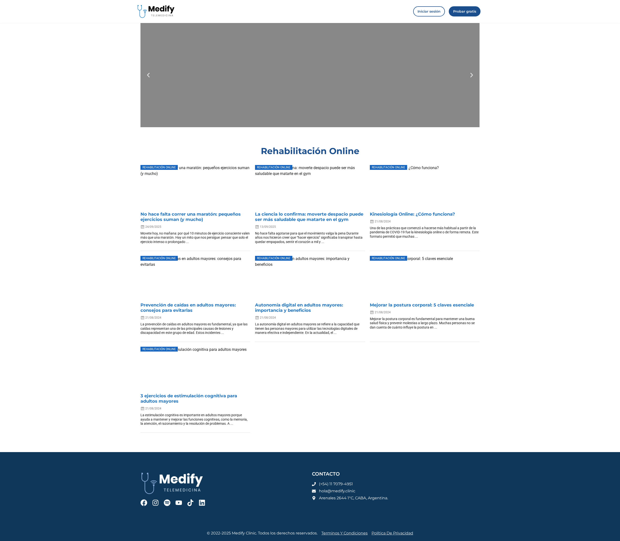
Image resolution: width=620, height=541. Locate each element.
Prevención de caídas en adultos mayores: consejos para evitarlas (188, 307)
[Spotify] (167, 502)
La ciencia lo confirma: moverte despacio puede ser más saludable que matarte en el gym (309, 217)
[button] (148, 75)
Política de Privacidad (392, 533)
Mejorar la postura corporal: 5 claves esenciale (422, 304)
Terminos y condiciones (344, 533)
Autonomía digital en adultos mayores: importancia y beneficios (299, 307)
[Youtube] (178, 502)
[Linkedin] (202, 502)
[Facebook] (143, 502)
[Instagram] (155, 502)
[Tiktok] (190, 502)
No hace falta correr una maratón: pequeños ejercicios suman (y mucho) (190, 217)
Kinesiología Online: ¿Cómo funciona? (412, 214)
